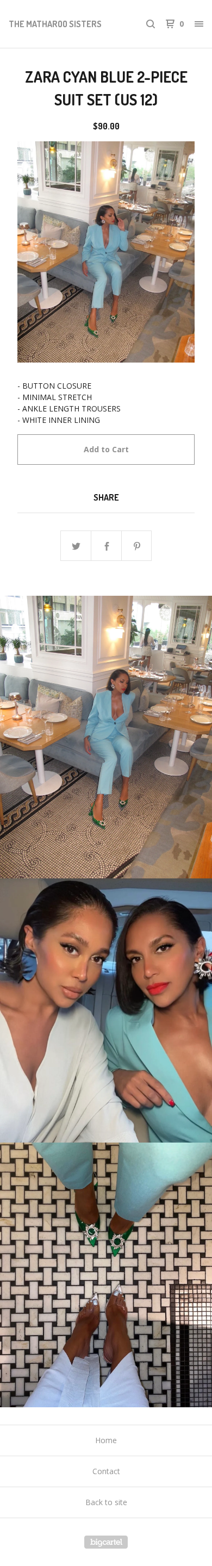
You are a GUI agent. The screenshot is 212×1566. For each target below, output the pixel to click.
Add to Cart (106, 449)
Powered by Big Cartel (106, 1542)
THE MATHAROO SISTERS (55, 23)
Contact (106, 1471)
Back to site (106, 1502)
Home (106, 1440)
